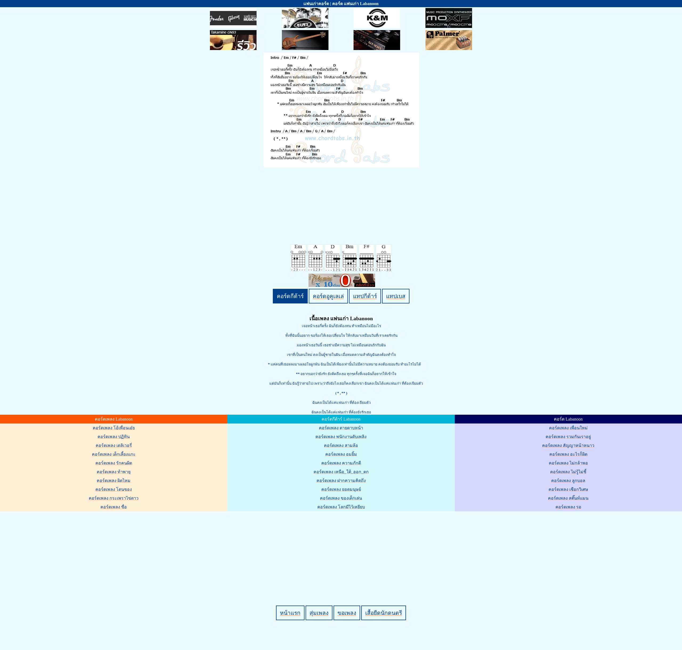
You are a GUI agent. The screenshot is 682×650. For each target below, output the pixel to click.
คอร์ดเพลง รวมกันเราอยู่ (568, 436)
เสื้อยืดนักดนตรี (383, 613)
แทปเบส (395, 296)
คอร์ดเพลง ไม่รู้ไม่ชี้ (568, 472)
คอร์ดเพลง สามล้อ (341, 445)
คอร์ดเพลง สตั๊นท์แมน (568, 498)
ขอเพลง (347, 613)
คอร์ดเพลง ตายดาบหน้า (341, 428)
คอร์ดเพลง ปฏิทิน (114, 436)
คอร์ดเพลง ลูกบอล (568, 480)
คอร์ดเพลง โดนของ (113, 489)
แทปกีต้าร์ (365, 296)
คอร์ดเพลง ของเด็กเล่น (341, 498)
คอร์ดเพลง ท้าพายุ (114, 472)
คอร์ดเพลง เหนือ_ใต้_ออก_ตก (341, 472)
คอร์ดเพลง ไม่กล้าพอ (568, 463)
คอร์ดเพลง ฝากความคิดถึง (341, 480)
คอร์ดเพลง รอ (568, 507)
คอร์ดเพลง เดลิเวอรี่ (114, 445)
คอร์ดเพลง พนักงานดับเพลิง (341, 436)
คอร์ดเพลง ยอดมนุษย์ (341, 489)
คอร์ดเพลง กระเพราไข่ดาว (114, 498)
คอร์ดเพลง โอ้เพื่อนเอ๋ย (114, 428)
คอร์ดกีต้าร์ (290, 296)
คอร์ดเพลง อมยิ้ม (341, 454)
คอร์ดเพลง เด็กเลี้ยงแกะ (114, 454)
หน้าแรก (290, 613)
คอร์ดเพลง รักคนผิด (113, 463)
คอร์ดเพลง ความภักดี (341, 463)
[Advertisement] (342, 549)
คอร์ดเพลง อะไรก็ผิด (568, 454)
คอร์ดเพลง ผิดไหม (114, 480)
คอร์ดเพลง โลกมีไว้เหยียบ (341, 507)
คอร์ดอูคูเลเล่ (328, 296)
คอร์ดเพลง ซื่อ (113, 507)
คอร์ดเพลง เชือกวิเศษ (568, 489)
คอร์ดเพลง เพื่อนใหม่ (568, 428)
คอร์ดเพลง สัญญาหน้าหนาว (568, 445)
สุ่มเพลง (319, 613)
